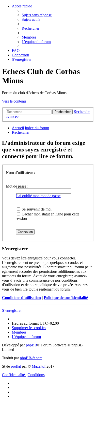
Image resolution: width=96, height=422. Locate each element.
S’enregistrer (12, 310)
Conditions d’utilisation (21, 297)
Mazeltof (39, 366)
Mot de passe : (17, 186)
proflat (16, 366)
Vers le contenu (14, 101)
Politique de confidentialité (66, 297)
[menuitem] (37, 15)
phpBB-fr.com (31, 358)
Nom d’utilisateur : (20, 172)
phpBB (31, 345)
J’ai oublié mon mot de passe (38, 196)
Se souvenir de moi (36, 209)
